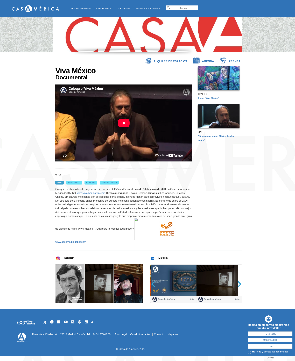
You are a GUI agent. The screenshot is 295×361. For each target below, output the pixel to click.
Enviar (270, 358)
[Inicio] (35, 8)
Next (238, 284)
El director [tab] (91, 182)
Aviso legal (121, 334)
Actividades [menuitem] (103, 8)
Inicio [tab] (59, 182)
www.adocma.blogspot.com (70, 241)
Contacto (159, 334)
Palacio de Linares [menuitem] (148, 8)
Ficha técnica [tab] (74, 182)
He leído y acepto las (270, 351)
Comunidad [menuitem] (123, 8)
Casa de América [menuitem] (80, 8)
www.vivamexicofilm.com (91, 193)
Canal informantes (140, 334)
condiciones (282, 351)
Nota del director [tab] (109, 182)
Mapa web (173, 334)
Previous (154, 284)
